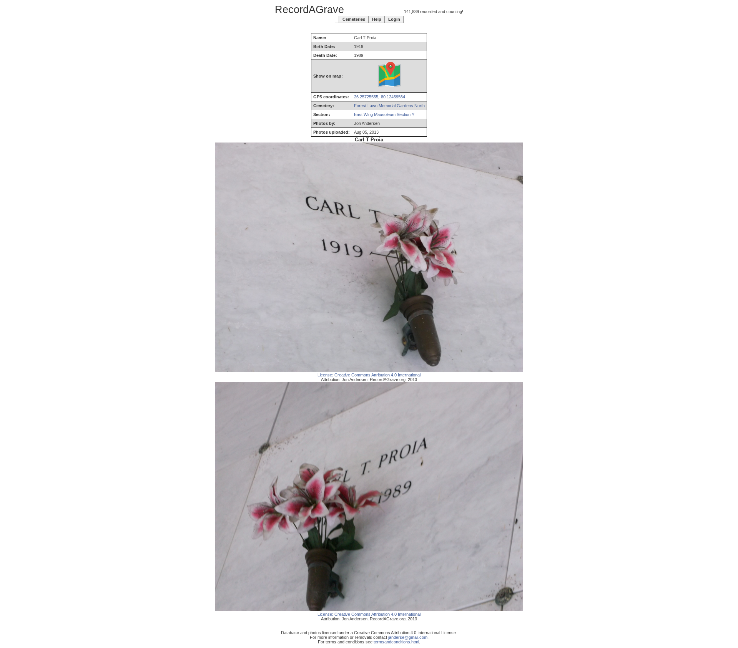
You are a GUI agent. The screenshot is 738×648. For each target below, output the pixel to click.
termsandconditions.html (396, 642)
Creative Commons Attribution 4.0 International (377, 375)
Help (376, 19)
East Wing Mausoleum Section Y (384, 114)
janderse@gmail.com (407, 637)
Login (394, 19)
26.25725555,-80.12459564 (379, 96)
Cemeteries (353, 19)
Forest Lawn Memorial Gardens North (389, 105)
